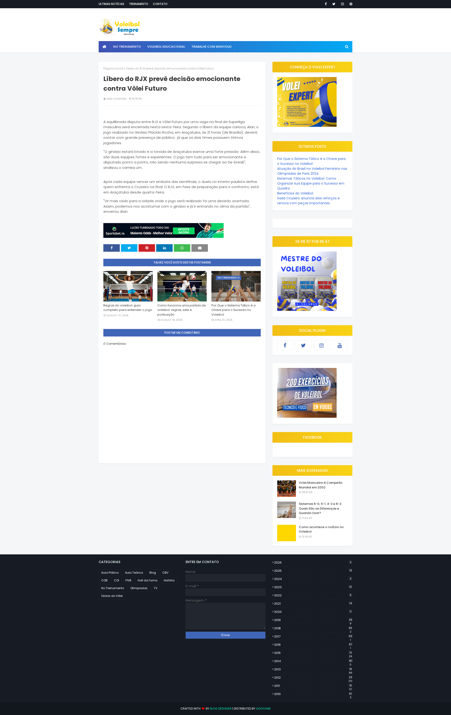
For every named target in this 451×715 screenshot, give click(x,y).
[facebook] (325, 4)
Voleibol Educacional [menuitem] (166, 46)
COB (104, 580)
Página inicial (113, 68)
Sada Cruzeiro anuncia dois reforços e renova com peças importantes (308, 200)
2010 (313, 694)
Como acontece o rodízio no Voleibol (321, 529)
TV (155, 588)
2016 (313, 644)
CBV (165, 573)
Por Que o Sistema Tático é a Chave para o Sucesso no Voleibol (233, 310)
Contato (160, 4)
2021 (313, 603)
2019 (313, 620)
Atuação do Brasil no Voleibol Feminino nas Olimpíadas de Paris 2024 (312, 171)
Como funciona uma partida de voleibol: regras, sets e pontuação (181, 310)
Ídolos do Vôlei (112, 596)
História (169, 580)
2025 (313, 570)
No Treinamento (112, 588)
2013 (313, 669)
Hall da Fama (147, 580)
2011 (313, 686)
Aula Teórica (134, 573)
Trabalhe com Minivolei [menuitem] (211, 46)
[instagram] (342, 4)
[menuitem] (104, 46)
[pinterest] (350, 4)
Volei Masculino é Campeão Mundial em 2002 (320, 485)
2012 (313, 677)
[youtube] (340, 345)
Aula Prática (110, 573)
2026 (312, 562)
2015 (313, 653)
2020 (312, 612)
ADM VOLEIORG (116, 98)
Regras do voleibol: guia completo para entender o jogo (127, 307)
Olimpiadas (139, 588)
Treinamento (138, 4)
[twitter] (334, 4)
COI (116, 580)
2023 (313, 587)
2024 (312, 579)
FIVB (128, 580)
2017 (313, 636)
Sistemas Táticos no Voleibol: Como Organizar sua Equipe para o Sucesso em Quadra (310, 183)
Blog (152, 573)
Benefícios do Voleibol (295, 193)
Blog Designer (221, 709)
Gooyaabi (263, 709)
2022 (312, 595)
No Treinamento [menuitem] (127, 46)
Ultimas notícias (111, 4)
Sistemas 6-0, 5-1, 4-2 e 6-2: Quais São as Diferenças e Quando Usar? (320, 508)
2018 (313, 628)
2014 (313, 661)
